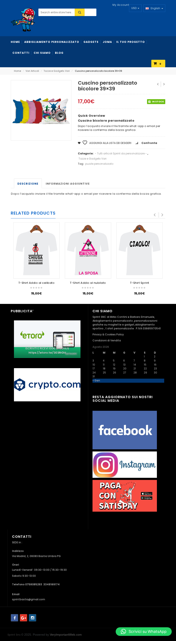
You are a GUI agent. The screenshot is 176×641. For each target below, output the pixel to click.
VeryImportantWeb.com (66, 634)
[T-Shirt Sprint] (139, 250)
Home (17, 71)
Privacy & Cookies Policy (108, 334)
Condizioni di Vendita (107, 340)
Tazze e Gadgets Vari (57, 71)
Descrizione (27, 183)
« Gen (96, 380)
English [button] (155, 8)
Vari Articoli (32, 71)
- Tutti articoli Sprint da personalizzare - (121, 153)
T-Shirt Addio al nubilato (88, 283)
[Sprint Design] (23, 19)
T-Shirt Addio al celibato (36, 283)
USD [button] (134, 8)
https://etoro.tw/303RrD (46, 353)
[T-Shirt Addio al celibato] (36, 250)
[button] (144, 631)
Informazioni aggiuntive (68, 183)
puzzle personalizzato (99, 164)
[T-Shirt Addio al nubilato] (88, 250)
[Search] (80, 12)
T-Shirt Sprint (139, 283)
